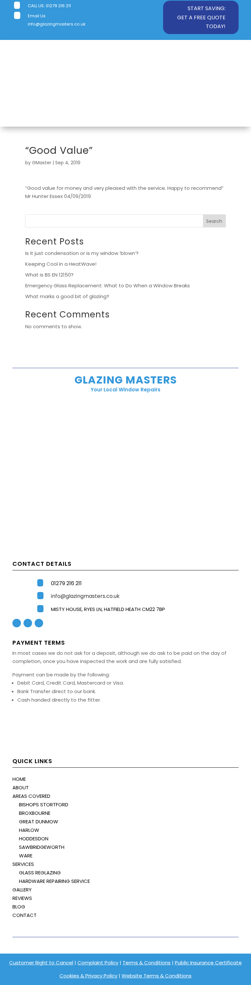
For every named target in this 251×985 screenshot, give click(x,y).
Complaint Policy (97, 962)
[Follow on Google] (39, 623)
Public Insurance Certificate (208, 962)
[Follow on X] (28, 623)
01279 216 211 (58, 6)
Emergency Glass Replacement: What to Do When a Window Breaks (107, 285)
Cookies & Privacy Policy (88, 975)
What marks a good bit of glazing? (67, 296)
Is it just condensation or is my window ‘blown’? (82, 253)
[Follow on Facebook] (16, 623)
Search (214, 221)
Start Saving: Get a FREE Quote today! (201, 17)
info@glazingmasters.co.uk (57, 24)
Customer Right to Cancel (41, 962)
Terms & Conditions (147, 962)
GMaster (41, 162)
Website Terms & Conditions (157, 975)
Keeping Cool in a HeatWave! (60, 263)
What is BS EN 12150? (49, 274)
